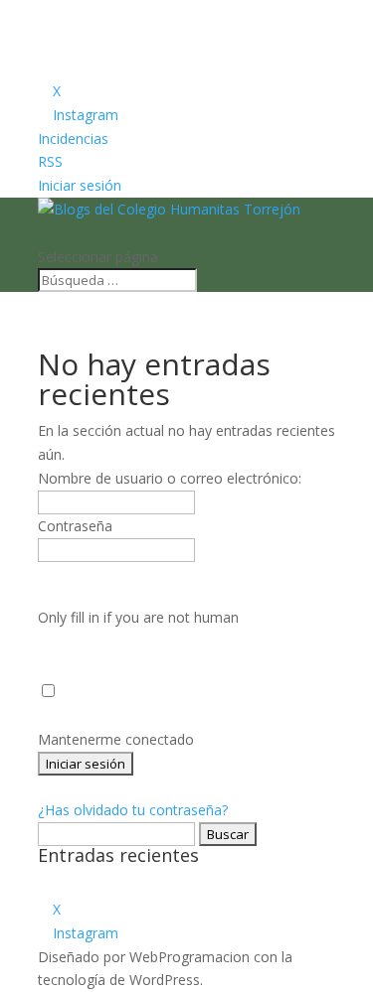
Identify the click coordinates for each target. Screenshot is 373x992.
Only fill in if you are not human (138, 617)
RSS (50, 161)
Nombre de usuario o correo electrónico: (169, 478)
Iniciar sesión (79, 185)
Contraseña (75, 525)
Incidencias (73, 138)
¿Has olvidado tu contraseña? (133, 809)
